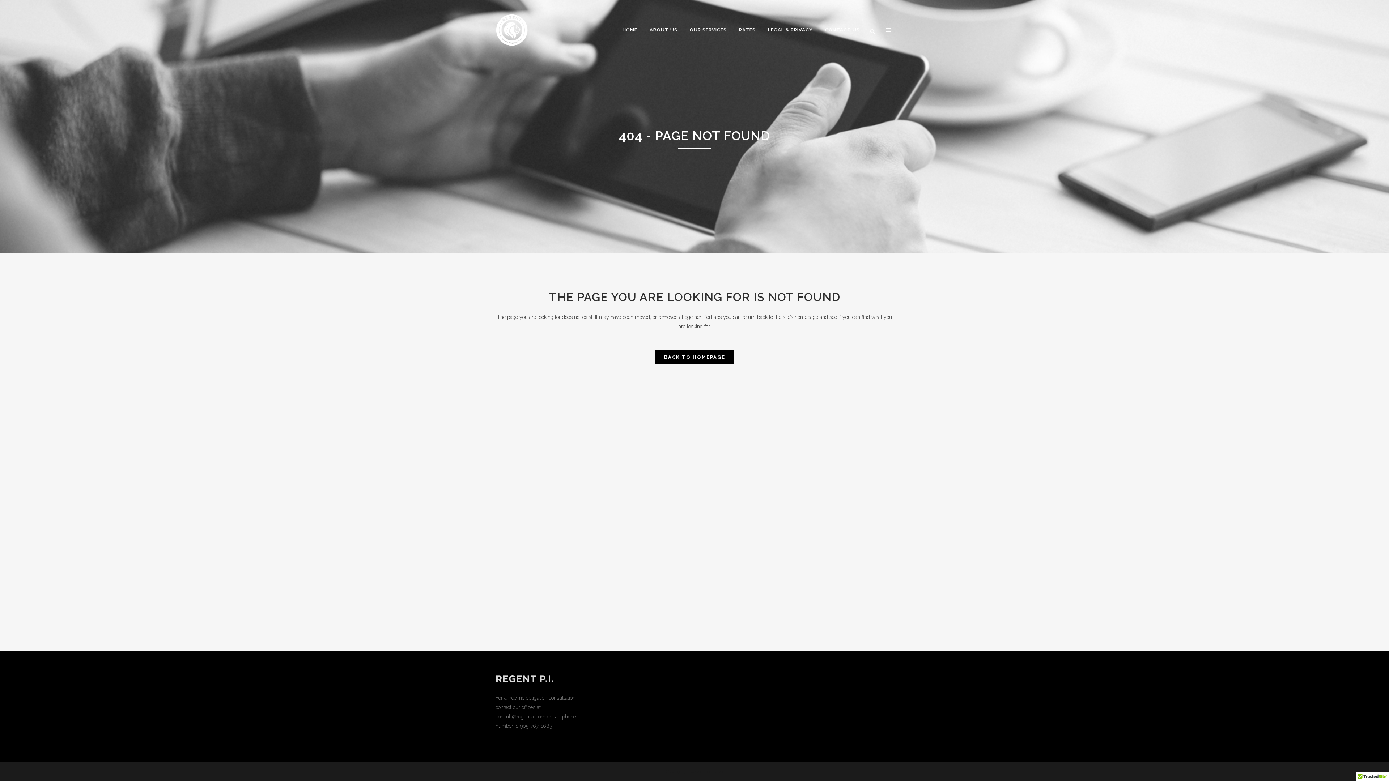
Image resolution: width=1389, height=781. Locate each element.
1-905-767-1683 (534, 726)
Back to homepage (694, 357)
